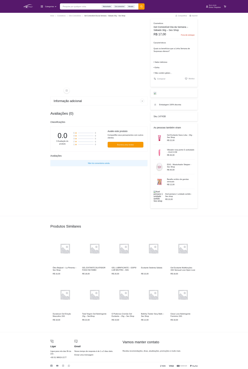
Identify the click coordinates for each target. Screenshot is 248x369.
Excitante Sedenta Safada (151, 268)
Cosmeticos (61, 16)
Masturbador (107, 6)
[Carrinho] (225, 6)
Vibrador (130, 6)
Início (52, 16)
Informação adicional (68, 101)
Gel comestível (119, 6)
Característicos (160, 43)
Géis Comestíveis (75, 16)
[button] (159, 78)
